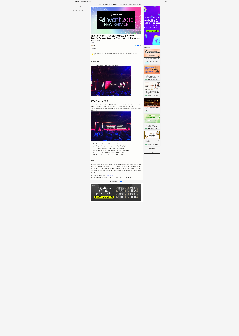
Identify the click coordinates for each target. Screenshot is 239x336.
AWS (103, 4)
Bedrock (110, 4)
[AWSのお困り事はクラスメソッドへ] (116, 192)
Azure (121, 4)
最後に (73, 12)
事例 (137, 4)
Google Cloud (116, 4)
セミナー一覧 (152, 148)
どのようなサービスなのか (77, 10)
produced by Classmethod (86, 1)
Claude (106, 4)
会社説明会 (130, 4)
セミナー (125, 4)
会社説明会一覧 (152, 152)
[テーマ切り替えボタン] (166, 1)
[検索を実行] (152, 1)
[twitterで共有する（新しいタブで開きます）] (140, 45)
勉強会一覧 (152, 156)
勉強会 (134, 4)
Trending (100, 4)
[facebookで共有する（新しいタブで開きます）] (138, 45)
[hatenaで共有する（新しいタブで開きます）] (135, 45)
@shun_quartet (109, 175)
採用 (140, 4)
